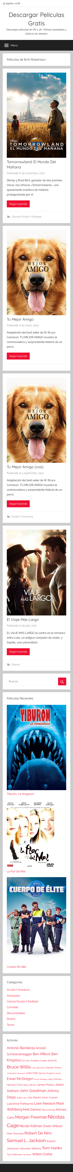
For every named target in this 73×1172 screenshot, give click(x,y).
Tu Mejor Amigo (20, 319)
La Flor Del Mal (16, 871)
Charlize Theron (53, 1067)
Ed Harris (57, 1073)
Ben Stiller (26, 1060)
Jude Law (21, 1097)
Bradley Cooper (39, 1060)
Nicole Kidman (31, 1126)
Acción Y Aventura (22, 516)
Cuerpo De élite (16, 966)
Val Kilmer (27, 1154)
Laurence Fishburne (20, 1103)
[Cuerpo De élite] (36, 920)
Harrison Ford (14, 1084)
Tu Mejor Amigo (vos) (25, 466)
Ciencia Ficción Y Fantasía (26, 216)
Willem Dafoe (42, 1154)
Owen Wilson (52, 1126)
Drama (15, 664)
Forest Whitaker (41, 1079)
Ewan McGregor (20, 1079)
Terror (10, 1024)
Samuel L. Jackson (26, 1140)
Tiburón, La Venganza (20, 794)
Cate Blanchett (38, 1068)
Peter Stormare (15, 1133)
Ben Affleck (42, 1054)
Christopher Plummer (16, 1073)
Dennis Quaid (45, 1073)
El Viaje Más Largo (23, 619)
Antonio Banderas (21, 1048)
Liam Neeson (45, 1103)
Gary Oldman (55, 1079)
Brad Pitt (52, 1060)
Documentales (16, 1013)
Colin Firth (32, 1073)
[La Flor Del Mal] (30, 834)
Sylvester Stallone (30, 1148)
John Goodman (33, 1090)
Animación (13, 995)
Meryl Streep (48, 1110)
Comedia (12, 1007)
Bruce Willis (19, 1066)
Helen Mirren (29, 1085)
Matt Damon (32, 1109)
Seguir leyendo (18, 203)
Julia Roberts (34, 1097)
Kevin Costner (50, 1097)
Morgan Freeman (31, 1117)
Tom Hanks (52, 1148)
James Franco (45, 1084)
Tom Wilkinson (14, 1154)
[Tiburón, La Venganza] (36, 748)
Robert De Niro (38, 1133)
